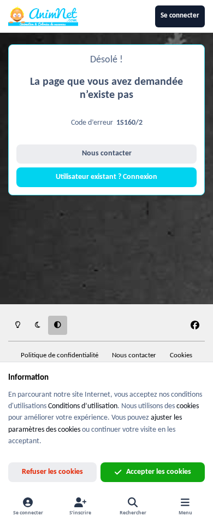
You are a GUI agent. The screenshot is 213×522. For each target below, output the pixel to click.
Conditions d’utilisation (82, 406)
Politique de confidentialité (59, 355)
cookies (187, 406)
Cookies (181, 355)
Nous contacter (107, 153)
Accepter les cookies (158, 472)
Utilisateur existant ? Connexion (106, 177)
